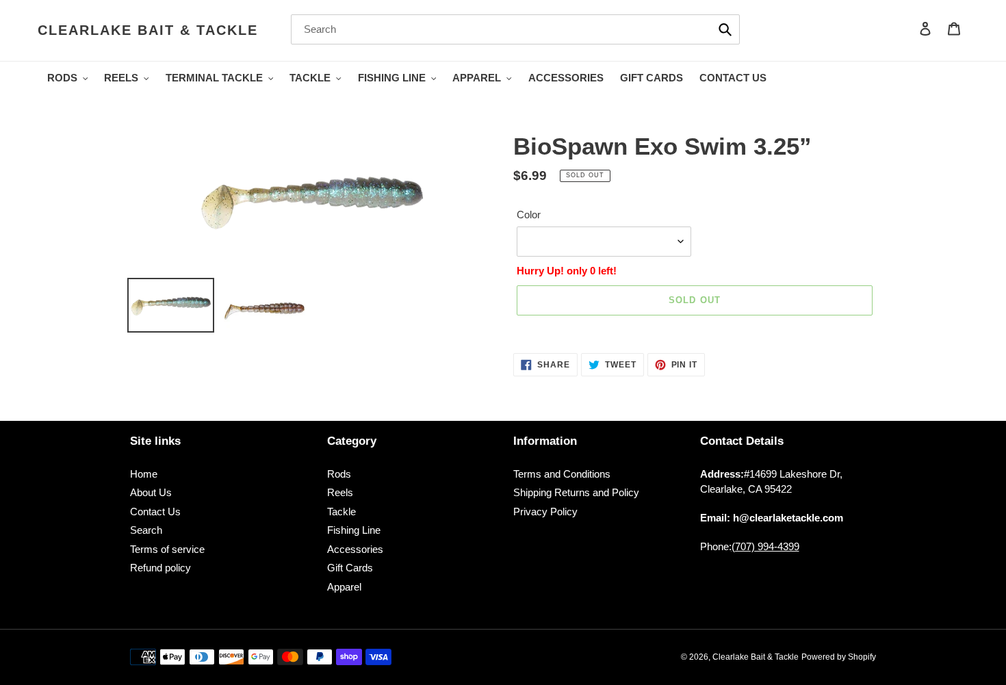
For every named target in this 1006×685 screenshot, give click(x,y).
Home (143, 474)
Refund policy (160, 567)
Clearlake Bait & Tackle (148, 30)
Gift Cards (350, 567)
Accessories (355, 549)
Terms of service (167, 549)
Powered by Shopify (838, 657)
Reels (340, 492)
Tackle (341, 511)
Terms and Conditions (561, 474)
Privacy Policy (545, 511)
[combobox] (515, 29)
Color (529, 214)
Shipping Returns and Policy (576, 492)
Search (146, 530)
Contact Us (155, 511)
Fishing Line (354, 530)
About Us (151, 492)
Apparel (344, 587)
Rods (339, 474)
